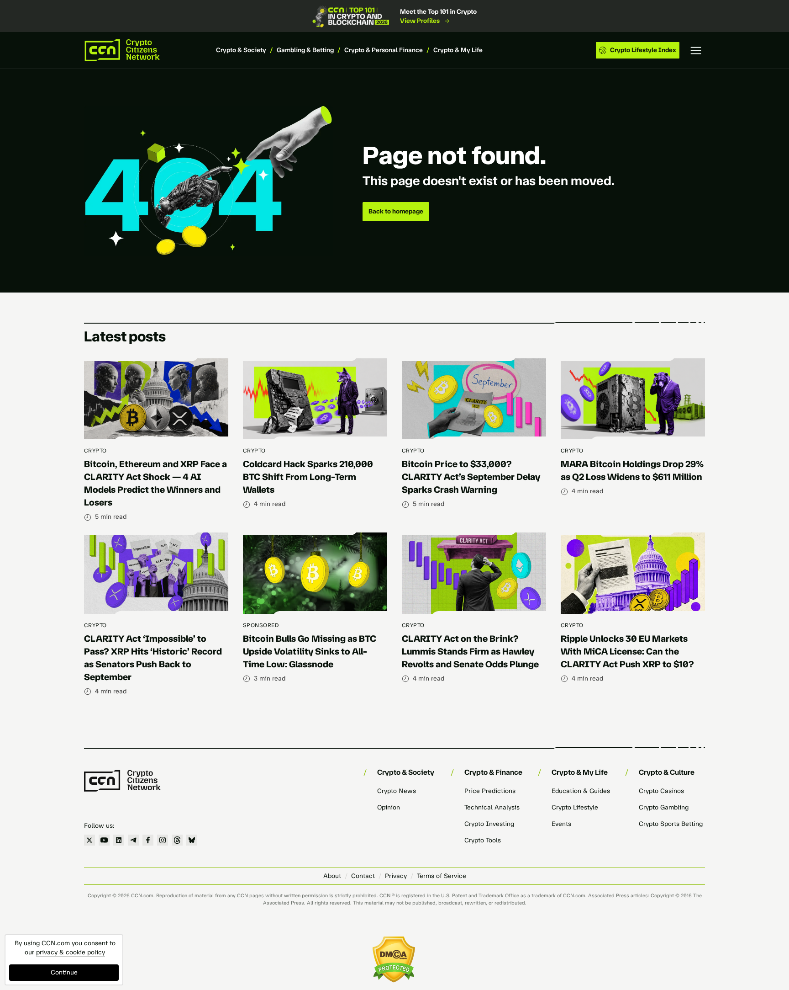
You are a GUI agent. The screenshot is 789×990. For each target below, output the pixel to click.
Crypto (95, 450)
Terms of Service (441, 876)
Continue (64, 972)
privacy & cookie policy (70, 952)
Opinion (388, 807)
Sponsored (261, 625)
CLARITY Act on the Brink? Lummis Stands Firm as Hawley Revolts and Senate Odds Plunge (470, 651)
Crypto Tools (482, 840)
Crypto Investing (489, 824)
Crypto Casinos (661, 791)
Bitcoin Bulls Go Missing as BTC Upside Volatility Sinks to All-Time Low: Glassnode (309, 651)
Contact (363, 876)
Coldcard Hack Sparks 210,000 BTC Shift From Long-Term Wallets (308, 476)
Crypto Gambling (664, 807)
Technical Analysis (492, 807)
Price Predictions (489, 791)
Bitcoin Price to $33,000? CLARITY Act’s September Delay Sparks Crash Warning (471, 476)
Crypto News (396, 791)
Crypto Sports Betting (671, 824)
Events (561, 824)
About (332, 876)
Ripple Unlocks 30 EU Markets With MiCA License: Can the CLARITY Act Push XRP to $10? (627, 651)
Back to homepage (395, 211)
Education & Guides (581, 791)
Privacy (396, 876)
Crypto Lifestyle (575, 807)
